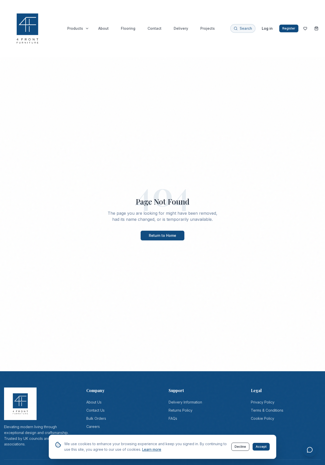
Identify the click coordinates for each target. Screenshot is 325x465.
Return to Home (162, 235)
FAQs (173, 418)
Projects (207, 28)
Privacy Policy (262, 402)
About (103, 28)
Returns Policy (180, 410)
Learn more (151, 449)
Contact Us (95, 410)
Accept (261, 446)
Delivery (181, 28)
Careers (93, 426)
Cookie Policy (262, 418)
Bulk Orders (96, 418)
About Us (94, 402)
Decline (240, 446)
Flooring (128, 28)
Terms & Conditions (267, 410)
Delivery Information (185, 402)
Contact (154, 28)
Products (75, 28)
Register (288, 28)
